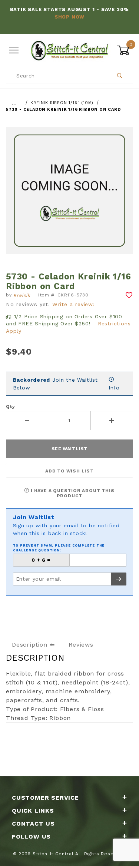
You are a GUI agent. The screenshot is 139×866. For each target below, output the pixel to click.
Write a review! (73, 304)
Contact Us (33, 823)
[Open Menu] (14, 50)
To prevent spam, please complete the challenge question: (59, 548)
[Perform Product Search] (120, 75)
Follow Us (31, 836)
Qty (10, 406)
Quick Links (33, 810)
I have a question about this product (71, 493)
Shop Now (69, 17)
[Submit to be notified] (118, 579)
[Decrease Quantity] (27, 420)
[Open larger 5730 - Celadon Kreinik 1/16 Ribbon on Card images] (69, 195)
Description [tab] (29, 644)
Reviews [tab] (81, 644)
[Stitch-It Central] (69, 50)
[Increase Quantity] (112, 420)
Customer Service (45, 797)
